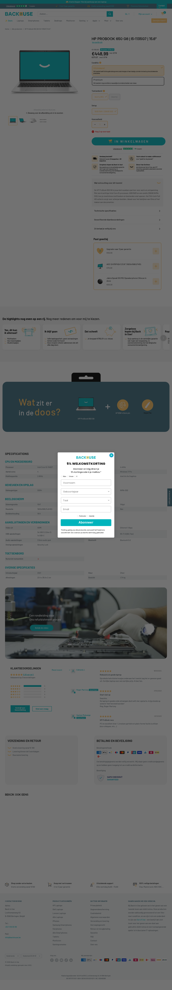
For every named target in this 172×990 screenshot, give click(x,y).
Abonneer (86, 522)
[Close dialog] (111, 455)
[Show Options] (108, 492)
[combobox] (85, 492)
